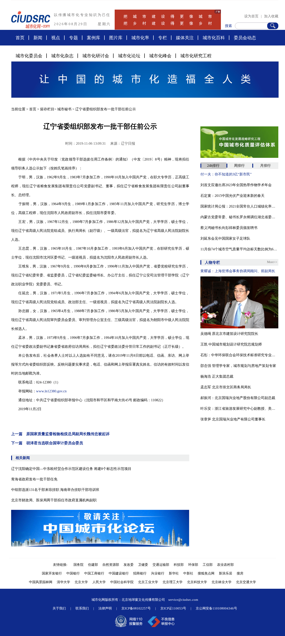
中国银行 (73, 573)
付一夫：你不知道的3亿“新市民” (226, 174)
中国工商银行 (94, 573)
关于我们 (59, 608)
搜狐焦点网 (206, 573)
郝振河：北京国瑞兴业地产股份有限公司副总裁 (237, 398)
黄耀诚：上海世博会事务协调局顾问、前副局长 (237, 271)
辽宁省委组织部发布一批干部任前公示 (105, 109)
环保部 (193, 564)
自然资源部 (110, 564)
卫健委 (143, 564)
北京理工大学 (173, 582)
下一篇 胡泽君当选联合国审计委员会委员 (47, 443)
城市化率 (140, 37)
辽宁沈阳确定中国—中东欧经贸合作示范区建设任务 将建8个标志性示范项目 (71, 469)
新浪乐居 (225, 573)
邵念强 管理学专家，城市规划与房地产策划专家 (238, 366)
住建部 (93, 564)
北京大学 (81, 582)
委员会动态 (245, 37)
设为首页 (251, 16)
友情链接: (61, 564)
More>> (272, 262)
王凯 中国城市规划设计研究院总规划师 (231, 344)
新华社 (174, 573)
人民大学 (99, 582)
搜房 (240, 573)
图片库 (115, 37)
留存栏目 (47, 109)
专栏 (162, 37)
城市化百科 (214, 37)
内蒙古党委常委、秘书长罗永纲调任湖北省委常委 (239, 217)
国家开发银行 (52, 573)
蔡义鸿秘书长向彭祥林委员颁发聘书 (228, 228)
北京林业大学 (222, 582)
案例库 (93, 37)
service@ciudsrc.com (183, 599)
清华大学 (63, 582)
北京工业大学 (148, 582)
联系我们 (82, 608)
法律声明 (105, 608)
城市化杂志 (62, 55)
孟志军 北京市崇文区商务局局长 (225, 387)
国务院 (78, 564)
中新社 (188, 573)
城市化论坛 (129, 55)
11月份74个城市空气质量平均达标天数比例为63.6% (239, 249)
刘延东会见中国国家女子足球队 (225, 238)
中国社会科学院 (122, 582)
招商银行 (140, 573)
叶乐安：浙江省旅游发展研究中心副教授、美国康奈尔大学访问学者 (239, 408)
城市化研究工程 (196, 55)
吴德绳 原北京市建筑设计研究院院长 (229, 333)
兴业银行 (157, 573)
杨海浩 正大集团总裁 (216, 376)
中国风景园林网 (40, 582)
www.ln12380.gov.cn (51, 391)
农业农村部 (225, 564)
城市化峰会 (160, 55)
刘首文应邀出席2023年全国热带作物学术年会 (236, 185)
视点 (55, 37)
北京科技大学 (197, 582)
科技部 (179, 564)
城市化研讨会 (95, 55)
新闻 (37, 37)
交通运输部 (161, 564)
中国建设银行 (119, 573)
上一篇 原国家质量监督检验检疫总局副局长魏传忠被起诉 (60, 434)
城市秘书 (64, 109)
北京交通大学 (246, 582)
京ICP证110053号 (173, 608)
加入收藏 (271, 16)
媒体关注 (185, 37)
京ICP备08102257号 (136, 608)
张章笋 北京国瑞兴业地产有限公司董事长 (232, 419)
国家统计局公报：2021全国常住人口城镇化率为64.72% (239, 206)
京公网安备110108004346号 (216, 608)
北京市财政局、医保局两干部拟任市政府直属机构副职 (54, 500)
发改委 (129, 564)
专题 (73, 37)
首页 (20, 37)
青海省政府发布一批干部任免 (34, 479)
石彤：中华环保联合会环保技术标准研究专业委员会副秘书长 (239, 355)
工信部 (208, 564)
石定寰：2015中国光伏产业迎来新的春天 (232, 196)
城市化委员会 (29, 55)
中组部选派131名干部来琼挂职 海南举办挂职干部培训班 (55, 490)
